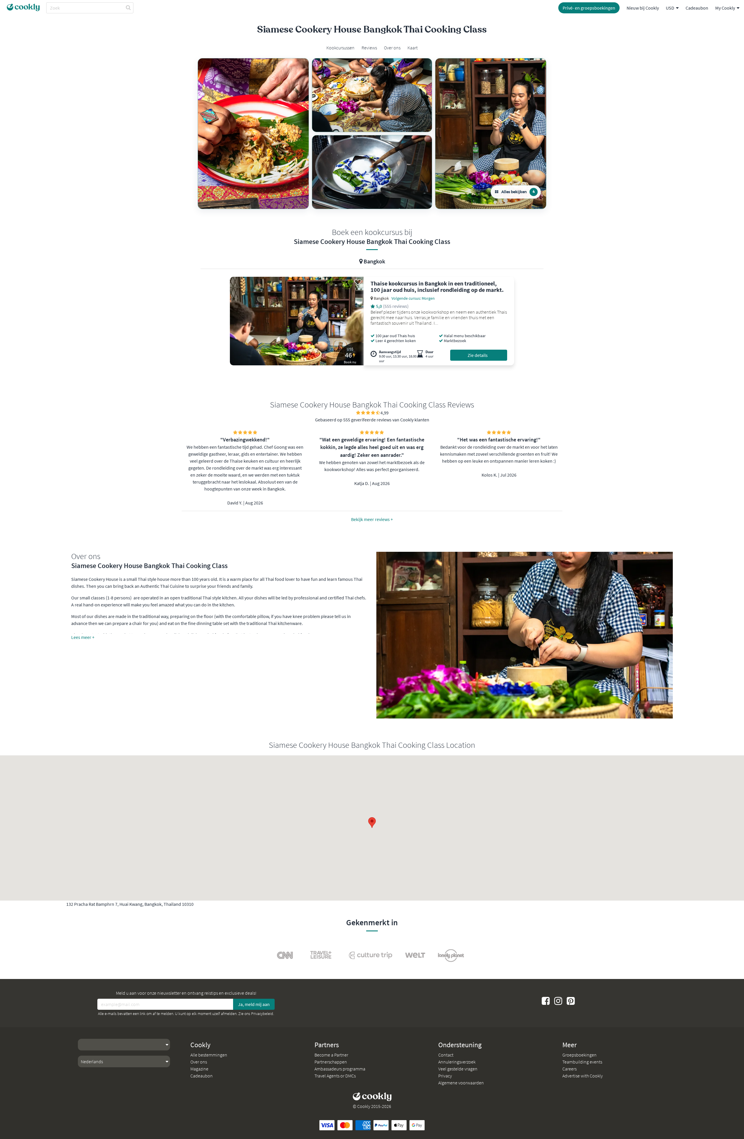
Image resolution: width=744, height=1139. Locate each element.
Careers (569, 1069)
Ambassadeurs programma (339, 1069)
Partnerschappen (330, 1062)
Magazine (199, 1069)
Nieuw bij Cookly (643, 8)
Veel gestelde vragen (457, 1069)
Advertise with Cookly (582, 1076)
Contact (445, 1055)
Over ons (198, 1062)
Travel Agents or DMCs (335, 1076)
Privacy (445, 1076)
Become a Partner (331, 1055)
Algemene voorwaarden (461, 1083)
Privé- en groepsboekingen (589, 8)
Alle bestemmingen (208, 1055)
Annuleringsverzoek (456, 1062)
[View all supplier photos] (253, 133)
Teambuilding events (582, 1062)
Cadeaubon (697, 8)
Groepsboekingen (579, 1055)
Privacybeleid (262, 1013)
